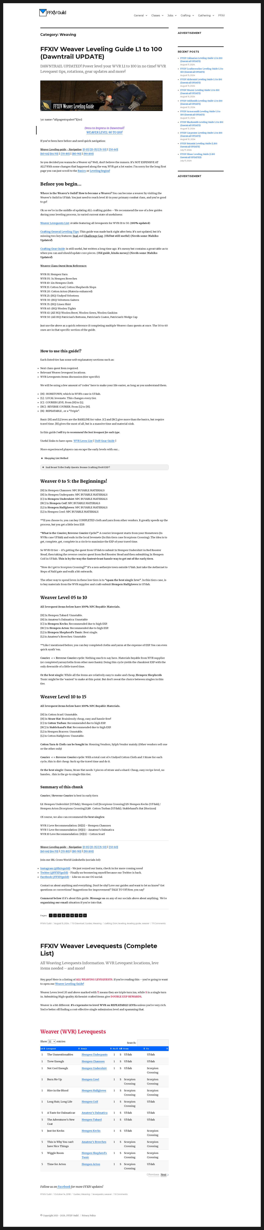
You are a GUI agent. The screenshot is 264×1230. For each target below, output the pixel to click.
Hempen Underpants (95, 1054)
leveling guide (134, 923)
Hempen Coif (90, 1101)
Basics (82, 170)
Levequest (51, 1048)
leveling (122, 923)
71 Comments (158, 923)
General (139, 15)
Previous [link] (153, 1174)
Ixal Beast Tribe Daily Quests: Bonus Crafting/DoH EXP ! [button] (78, 467)
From (125, 1048)
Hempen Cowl (90, 1079)
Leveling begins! (100, 170)
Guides (88, 923)
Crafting (186, 15)
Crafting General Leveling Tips (59, 231)
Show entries (52, 1041)
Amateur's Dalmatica (94, 1112)
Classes (155, 15)
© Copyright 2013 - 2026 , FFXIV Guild (59, 1215)
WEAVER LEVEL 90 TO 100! (104, 132)
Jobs (170, 15)
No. (114, 1048)
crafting (108, 923)
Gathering (204, 15)
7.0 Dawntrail (78, 923)
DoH (115, 923)
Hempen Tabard (92, 1119)
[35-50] (102, 149)
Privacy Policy (89, 1215)
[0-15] (86, 149)
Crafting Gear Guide (52, 248)
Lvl (42, 1048)
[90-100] (89, 153)
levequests (98, 1194)
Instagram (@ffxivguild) (55, 868)
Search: (131, 1042)
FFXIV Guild (45, 923)
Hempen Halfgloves (94, 1090)
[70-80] (65, 153)
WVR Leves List (83, 440)
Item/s (84, 1048)
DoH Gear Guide (105, 440)
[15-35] (93, 149)
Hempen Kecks (91, 1130)
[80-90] (76, 153)
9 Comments (121, 1194)
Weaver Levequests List (54, 223)
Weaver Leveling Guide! (69, 983)
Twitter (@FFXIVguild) (54, 872)
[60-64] (44, 153)
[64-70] (54, 153)
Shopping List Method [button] (56, 458)
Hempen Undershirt (94, 1068)
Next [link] (163, 1174)
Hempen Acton (91, 1164)
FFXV (221, 15)
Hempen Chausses (93, 1061)
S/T (121, 1048)
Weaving (97, 923)
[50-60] (113, 149)
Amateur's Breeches (94, 1141)
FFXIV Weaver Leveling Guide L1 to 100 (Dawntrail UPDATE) (101, 52)
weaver (145, 923)
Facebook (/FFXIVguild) (54, 876)
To (147, 1048)
